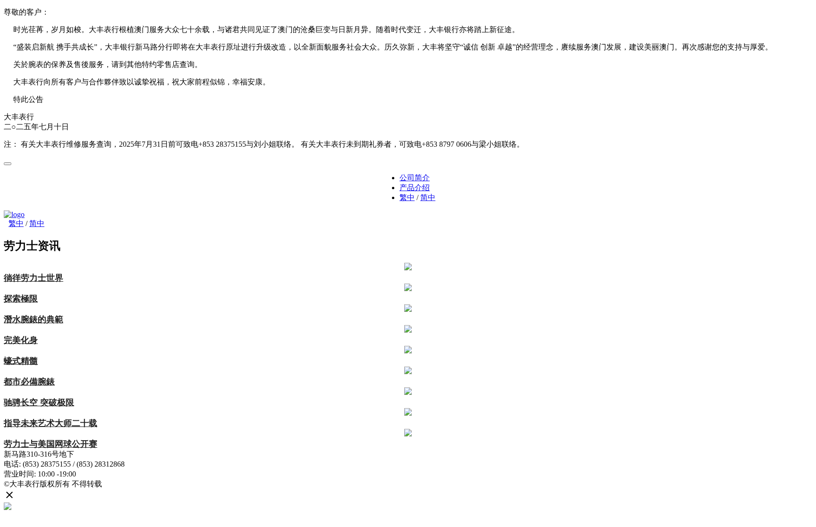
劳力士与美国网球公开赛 (50, 444)
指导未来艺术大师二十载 (50, 423)
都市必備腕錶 (29, 381)
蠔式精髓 (21, 361)
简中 (427, 197)
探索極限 (21, 298)
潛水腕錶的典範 (33, 319)
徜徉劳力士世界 (33, 278)
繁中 (407, 197)
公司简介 (415, 178)
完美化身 (21, 340)
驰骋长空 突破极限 (39, 402)
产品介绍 (415, 188)
